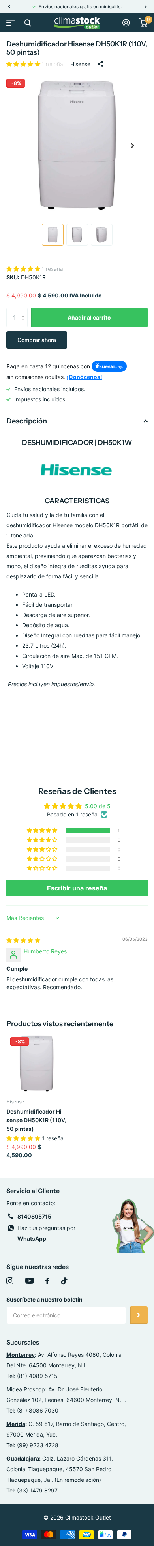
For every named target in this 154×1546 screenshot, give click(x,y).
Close (28, 22)
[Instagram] (9, 1280)
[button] (8, 6)
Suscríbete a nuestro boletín (44, 1299)
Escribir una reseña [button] (77, 888)
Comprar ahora (36, 339)
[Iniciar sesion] (126, 22)
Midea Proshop (25, 1389)
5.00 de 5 (98, 806)
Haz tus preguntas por (46, 1233)
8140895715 (34, 1216)
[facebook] (47, 1280)
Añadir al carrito (89, 317)
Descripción (26, 421)
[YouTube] (29, 1280)
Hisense (80, 64)
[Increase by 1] (25, 311)
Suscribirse (139, 1315)
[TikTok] (64, 1280)
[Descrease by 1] (25, 324)
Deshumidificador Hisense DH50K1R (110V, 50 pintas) (36, 1120)
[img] (23, 940)
